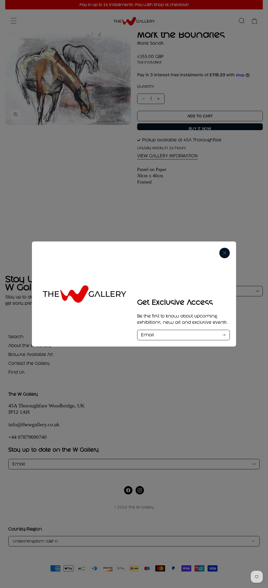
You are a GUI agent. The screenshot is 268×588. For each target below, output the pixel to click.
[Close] (224, 253)
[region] (134, 294)
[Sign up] (224, 335)
